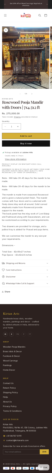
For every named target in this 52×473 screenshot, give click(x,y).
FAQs (5, 397)
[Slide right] (32, 94)
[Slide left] (20, 94)
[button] (5, 15)
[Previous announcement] (5, 4)
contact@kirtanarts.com (16, 440)
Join (44, 452)
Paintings (7, 365)
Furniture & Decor (11, 356)
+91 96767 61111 (12, 436)
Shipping (17, 117)
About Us (7, 402)
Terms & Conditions (12, 411)
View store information (15, 159)
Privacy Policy (10, 406)
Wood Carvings (10, 361)
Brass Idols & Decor (12, 351)
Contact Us (8, 383)
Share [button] (7, 292)
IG (5, 334)
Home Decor (9, 370)
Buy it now (26, 143)
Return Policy (9, 388)
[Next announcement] (47, 4)
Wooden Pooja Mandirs (14, 347)
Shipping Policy (10, 392)
